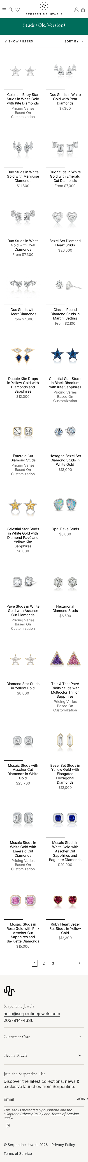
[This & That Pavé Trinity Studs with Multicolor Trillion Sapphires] (65, 660)
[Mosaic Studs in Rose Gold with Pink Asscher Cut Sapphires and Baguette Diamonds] (23, 900)
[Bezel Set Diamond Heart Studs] (65, 217)
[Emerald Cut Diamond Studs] (23, 432)
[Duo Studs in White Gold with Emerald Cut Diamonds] (65, 148)
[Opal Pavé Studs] (65, 505)
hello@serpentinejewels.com (32, 1013)
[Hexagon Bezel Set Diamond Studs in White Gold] (65, 432)
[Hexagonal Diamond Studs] (65, 582)
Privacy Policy (31, 1114)
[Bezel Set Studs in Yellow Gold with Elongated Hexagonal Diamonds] (65, 741)
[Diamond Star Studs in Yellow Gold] (23, 660)
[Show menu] (4, 10)
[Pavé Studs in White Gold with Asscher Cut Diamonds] (23, 582)
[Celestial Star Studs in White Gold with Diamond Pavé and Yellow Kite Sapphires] (23, 505)
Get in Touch (15, 1055)
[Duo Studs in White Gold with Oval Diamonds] (23, 217)
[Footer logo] (9, 991)
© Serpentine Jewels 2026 (26, 1145)
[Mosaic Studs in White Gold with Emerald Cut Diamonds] (23, 818)
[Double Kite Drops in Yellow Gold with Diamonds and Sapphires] (23, 355)
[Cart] (83, 10)
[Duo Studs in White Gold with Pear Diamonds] (65, 70)
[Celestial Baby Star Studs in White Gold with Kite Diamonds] (23, 70)
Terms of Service (65, 1114)
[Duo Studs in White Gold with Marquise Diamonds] (23, 148)
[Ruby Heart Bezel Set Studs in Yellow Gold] (65, 900)
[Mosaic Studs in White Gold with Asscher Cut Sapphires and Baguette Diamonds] (65, 818)
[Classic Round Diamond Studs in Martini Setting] (65, 285)
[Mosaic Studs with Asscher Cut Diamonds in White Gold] (23, 741)
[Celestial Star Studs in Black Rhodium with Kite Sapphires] (65, 355)
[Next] (70, 963)
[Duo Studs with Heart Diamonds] (23, 285)
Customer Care (17, 1036)
